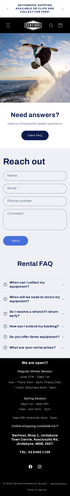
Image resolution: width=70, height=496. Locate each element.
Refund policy (59, 484)
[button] (8, 25)
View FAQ (35, 135)
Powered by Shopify (35, 484)
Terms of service (37, 490)
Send (15, 240)
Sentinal (18, 484)
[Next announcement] (62, 8)
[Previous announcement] (7, 8)
